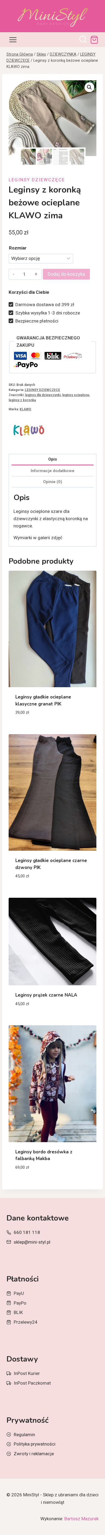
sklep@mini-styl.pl (32, 1242)
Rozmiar (18, 248)
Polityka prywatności (34, 1444)
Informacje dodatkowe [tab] (52, 470)
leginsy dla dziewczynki (43, 395)
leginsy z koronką (22, 400)
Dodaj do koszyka (66, 274)
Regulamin (24, 1434)
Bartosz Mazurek (81, 1518)
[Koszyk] (94, 39)
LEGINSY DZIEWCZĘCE (37, 179)
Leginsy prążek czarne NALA (46, 995)
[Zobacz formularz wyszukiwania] (83, 39)
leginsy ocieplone (75, 395)
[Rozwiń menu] (13, 39)
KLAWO (25, 409)
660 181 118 (27, 1232)
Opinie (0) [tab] (52, 481)
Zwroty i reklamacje (34, 1453)
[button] (89, 87)
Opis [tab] (52, 459)
